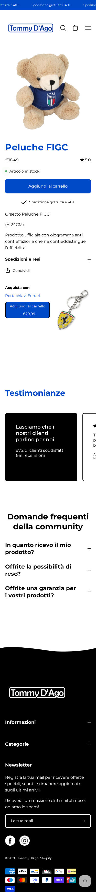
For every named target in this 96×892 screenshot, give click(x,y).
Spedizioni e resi (22, 259)
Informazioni (20, 722)
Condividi (21, 270)
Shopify (46, 858)
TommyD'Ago (28, 858)
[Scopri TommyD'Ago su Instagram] (24, 841)
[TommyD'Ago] (30, 28)
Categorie (17, 744)
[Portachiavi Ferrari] (71, 310)
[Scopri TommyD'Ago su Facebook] (10, 841)
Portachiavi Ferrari (22, 295)
